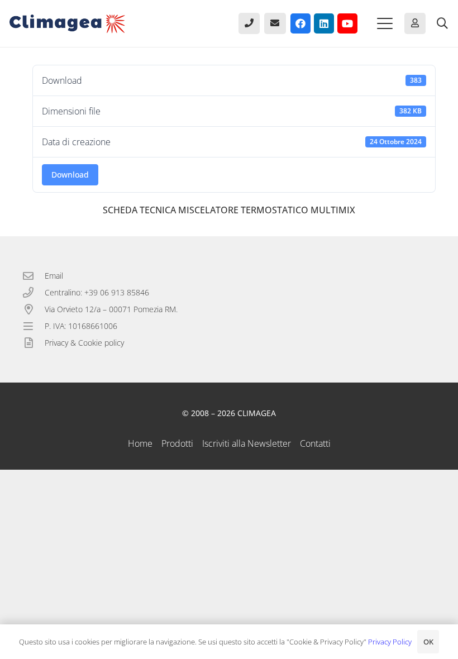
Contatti (315, 443)
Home (140, 443)
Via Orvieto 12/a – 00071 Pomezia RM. (111, 309)
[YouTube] (347, 23)
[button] (385, 23)
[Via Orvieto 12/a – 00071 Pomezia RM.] (33, 309)
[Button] (249, 23)
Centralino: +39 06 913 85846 (97, 292)
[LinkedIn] (324, 23)
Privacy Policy (390, 642)
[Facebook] (300, 23)
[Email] (33, 275)
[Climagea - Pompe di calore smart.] (67, 24)
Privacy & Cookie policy (84, 342)
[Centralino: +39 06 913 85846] (33, 292)
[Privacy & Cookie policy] (33, 342)
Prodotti (177, 443)
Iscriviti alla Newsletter (246, 443)
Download (70, 174)
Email (54, 275)
